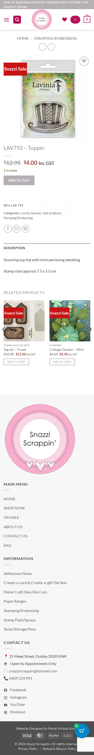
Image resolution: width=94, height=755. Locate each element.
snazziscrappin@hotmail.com (33, 671)
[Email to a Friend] (17, 229)
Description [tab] (14, 248)
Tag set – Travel (15, 349)
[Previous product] (51, 47)
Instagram (18, 697)
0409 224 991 (20, 678)
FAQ (7, 545)
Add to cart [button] (16, 361)
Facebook (17, 689)
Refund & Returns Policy (59, 749)
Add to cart (19, 180)
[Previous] (4, 339)
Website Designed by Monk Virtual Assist (47, 728)
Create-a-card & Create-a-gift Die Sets (35, 582)
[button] (6, 20)
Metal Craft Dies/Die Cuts (25, 592)
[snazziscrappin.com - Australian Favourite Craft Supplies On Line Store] (41, 19)
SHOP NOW (14, 508)
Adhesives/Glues (18, 573)
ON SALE (11, 517)
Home (23, 38)
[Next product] (42, 47)
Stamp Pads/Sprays (20, 620)
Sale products (52, 213)
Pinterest (17, 711)
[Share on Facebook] (8, 229)
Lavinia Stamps (30, 213)
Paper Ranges (15, 601)
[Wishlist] (64, 19)
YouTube (17, 704)
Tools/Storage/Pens (20, 629)
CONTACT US (15, 536)
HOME (9, 498)
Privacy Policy (28, 749)
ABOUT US (13, 526)
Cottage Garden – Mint (66, 349)
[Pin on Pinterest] (25, 229)
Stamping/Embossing (55, 38)
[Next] (90, 339)
